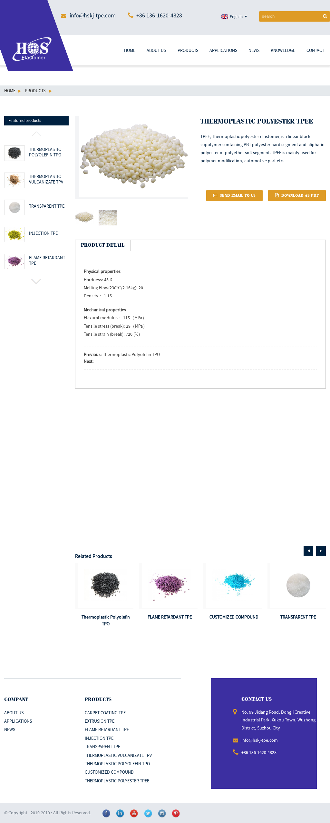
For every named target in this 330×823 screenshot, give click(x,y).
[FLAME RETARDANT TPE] (169, 585)
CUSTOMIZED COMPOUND (233, 617)
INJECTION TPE (43, 233)
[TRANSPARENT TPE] (298, 585)
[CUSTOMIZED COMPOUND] (233, 585)
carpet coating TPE (105, 713)
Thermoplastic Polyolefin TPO (45, 152)
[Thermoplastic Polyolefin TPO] (105, 585)
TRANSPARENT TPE (46, 206)
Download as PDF (300, 195)
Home (9, 91)
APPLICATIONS (223, 50)
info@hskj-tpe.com (93, 15)
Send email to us (238, 195)
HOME (129, 50)
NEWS (253, 50)
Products (35, 91)
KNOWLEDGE (283, 50)
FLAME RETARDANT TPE (47, 260)
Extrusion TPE (99, 721)
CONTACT (315, 50)
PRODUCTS (188, 50)
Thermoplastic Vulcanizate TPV (46, 179)
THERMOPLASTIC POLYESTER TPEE (117, 781)
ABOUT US (156, 50)
